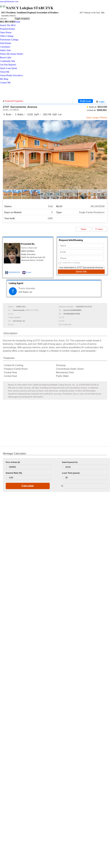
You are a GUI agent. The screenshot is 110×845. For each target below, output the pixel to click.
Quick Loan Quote (8, 68)
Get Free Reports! (8, 64)
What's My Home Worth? (11, 54)
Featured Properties (13, 101)
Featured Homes (7, 29)
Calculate (27, 485)
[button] (104, 157)
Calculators (5, 47)
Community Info (7, 61)
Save (100, 229)
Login (102, 102)
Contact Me (5, 82)
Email (28, 272)
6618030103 (14, 272)
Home (17, 21)
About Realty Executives (11, 75)
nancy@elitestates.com (9, 1)
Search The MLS (8, 25)
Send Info (81, 271)
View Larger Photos (96, 117)
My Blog (4, 79)
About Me (4, 72)
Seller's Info (5, 50)
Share (83, 229)
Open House (5, 32)
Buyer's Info (5, 57)
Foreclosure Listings (9, 39)
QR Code (86, 101)
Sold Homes (5, 43)
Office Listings (6, 36)
